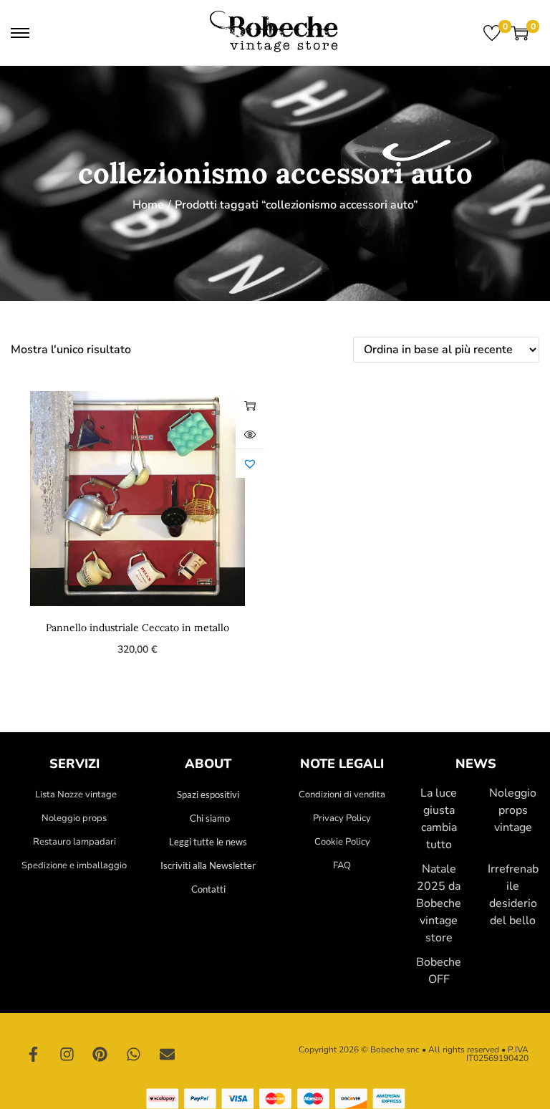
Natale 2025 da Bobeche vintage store (438, 903)
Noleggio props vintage (512, 810)
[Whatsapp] (134, 1054)
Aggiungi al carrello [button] (250, 405)
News (475, 763)
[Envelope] (167, 1054)
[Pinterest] (100, 1054)
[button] (250, 463)
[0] (492, 33)
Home (148, 205)
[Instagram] (67, 1054)
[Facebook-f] (33, 1054)
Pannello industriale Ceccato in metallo (137, 627)
